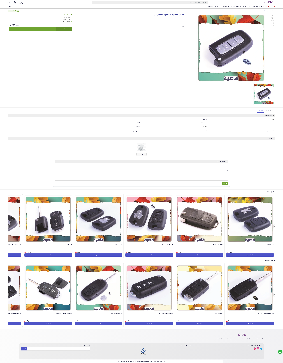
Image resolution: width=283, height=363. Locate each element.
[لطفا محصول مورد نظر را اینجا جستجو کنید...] (93, 2)
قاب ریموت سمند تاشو (66, 245)
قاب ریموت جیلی (219, 313)
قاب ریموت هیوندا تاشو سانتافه (64, 313)
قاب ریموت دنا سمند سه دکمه (13, 245)
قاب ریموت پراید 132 (167, 245)
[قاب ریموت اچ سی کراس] (98, 288)
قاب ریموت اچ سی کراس (116, 313)
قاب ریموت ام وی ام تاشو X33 (266, 313)
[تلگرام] (261, 348)
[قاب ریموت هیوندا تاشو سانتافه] (48, 288)
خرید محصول (32, 29)
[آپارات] (254, 348)
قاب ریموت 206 (270, 245)
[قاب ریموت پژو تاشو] (199, 219)
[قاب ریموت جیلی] (199, 288)
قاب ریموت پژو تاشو (218, 245)
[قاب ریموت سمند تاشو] (48, 219)
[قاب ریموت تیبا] (98, 219)
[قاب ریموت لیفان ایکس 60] (149, 288)
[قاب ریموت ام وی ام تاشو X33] (250, 288)
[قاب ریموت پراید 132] (149, 219)
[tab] (269, 111)
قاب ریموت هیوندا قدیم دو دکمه (13, 313)
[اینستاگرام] (258, 348)
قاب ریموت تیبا (118, 245)
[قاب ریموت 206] (250, 219)
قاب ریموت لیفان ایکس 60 (166, 313)
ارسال (23, 349)
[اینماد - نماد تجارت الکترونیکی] (143, 352)
